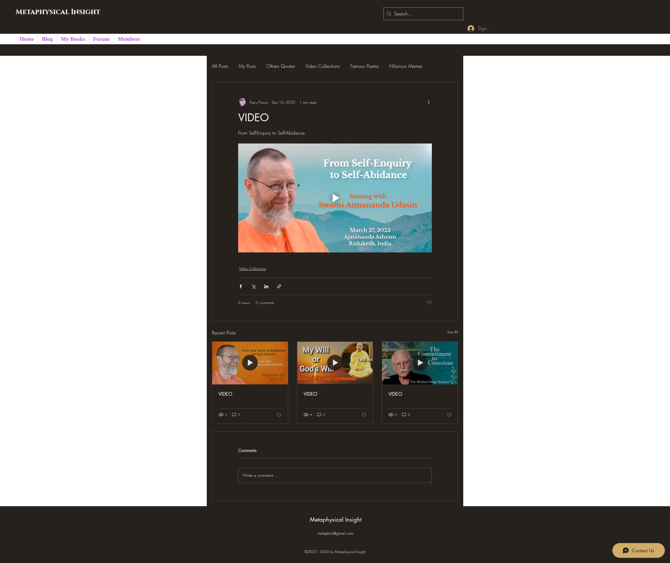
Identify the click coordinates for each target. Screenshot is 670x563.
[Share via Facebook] (240, 286)
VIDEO (225, 394)
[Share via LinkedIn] (266, 286)
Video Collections (322, 66)
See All (452, 331)
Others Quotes (280, 66)
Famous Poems (364, 66)
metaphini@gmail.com (335, 533)
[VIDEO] (250, 363)
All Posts (220, 66)
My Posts (247, 66)
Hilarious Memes (405, 66)
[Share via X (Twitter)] (253, 286)
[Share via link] (279, 286)
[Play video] (335, 197)
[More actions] (429, 102)
